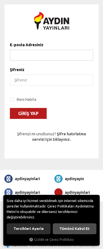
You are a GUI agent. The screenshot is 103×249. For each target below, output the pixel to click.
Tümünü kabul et (74, 229)
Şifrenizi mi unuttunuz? (51, 137)
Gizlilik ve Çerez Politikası (54, 239)
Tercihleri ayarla (28, 229)
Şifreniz (17, 70)
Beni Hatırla (26, 99)
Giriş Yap (28, 113)
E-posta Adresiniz (26, 45)
